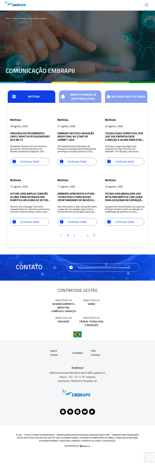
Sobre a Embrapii (19, 18)
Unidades (77, 353)
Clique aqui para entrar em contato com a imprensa (103, 267)
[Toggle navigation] (146, 4)
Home (8, 18)
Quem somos (54, 353)
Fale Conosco (95, 353)
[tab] (31, 96)
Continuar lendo (29, 161)
